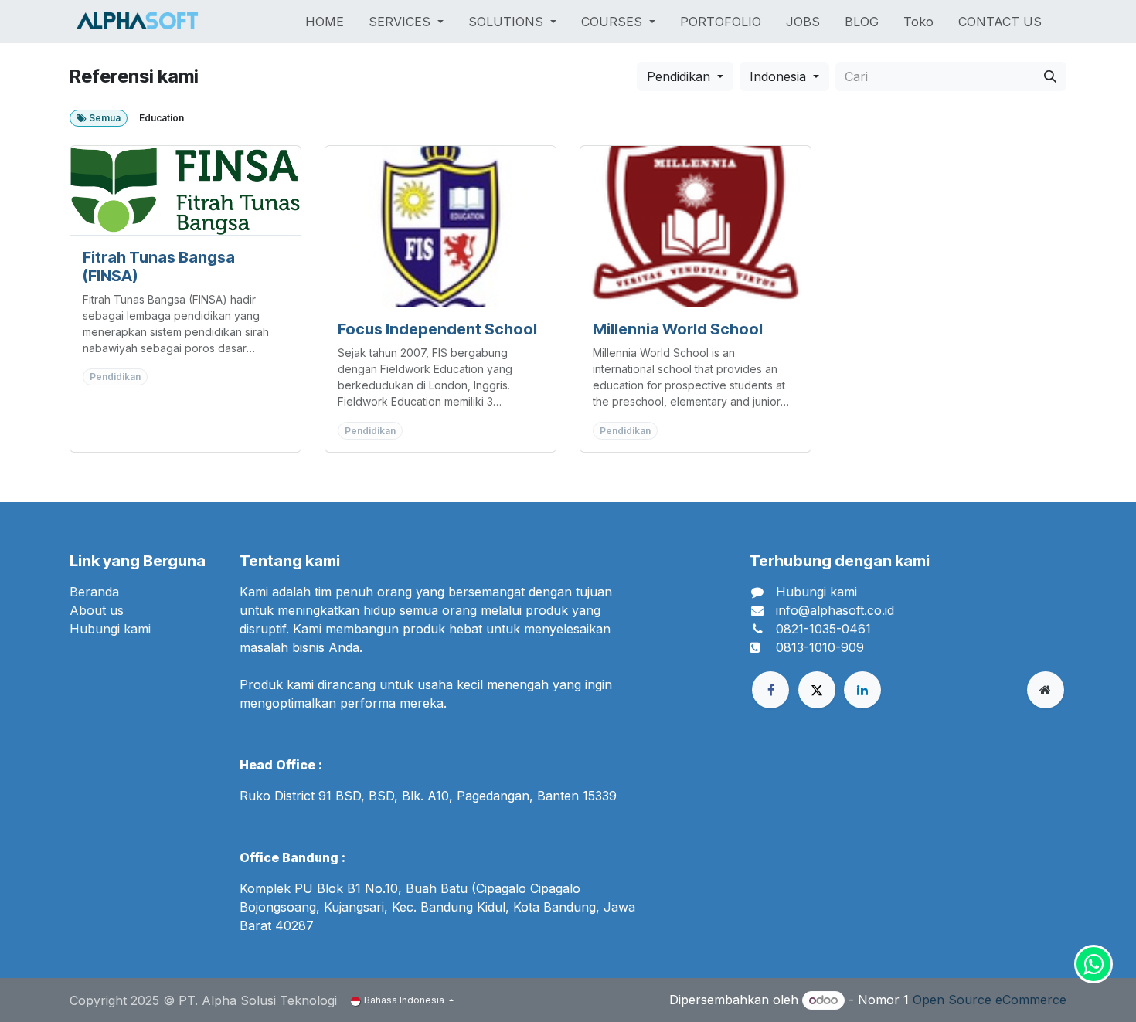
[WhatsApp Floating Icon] (1093, 964)
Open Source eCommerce (989, 999)
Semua (104, 118)
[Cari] (1050, 76)
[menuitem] (324, 21)
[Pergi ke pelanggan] (185, 190)
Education (161, 118)
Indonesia (778, 76)
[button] (685, 76)
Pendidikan (678, 76)
